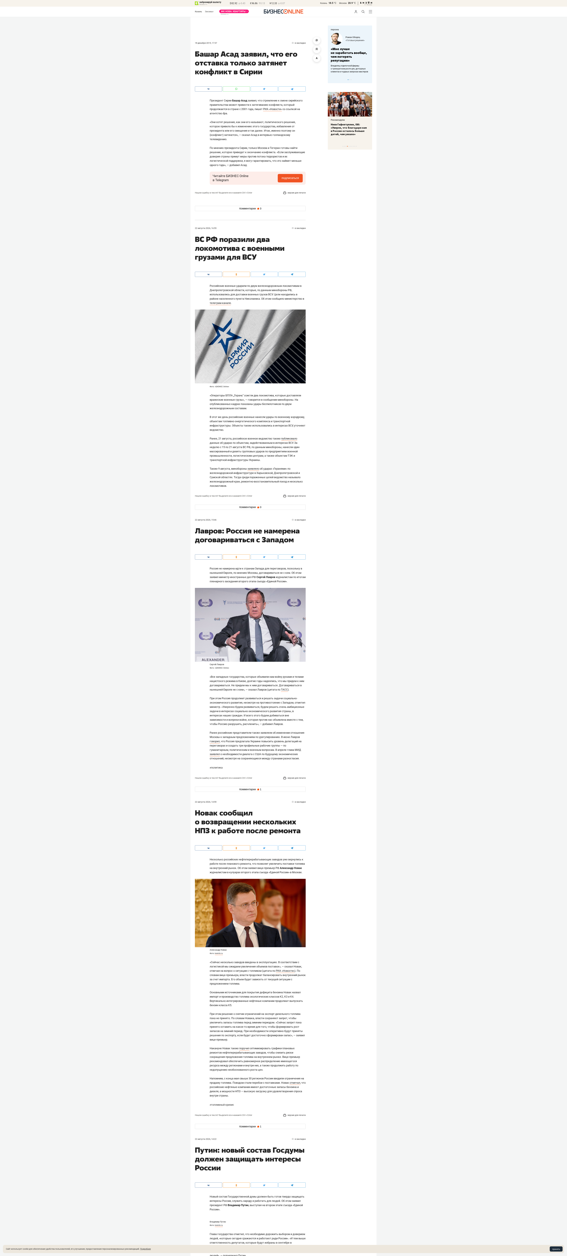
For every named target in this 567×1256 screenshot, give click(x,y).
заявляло (253, 468)
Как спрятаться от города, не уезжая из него (348, 126)
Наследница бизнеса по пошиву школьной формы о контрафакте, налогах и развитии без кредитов (347, 69)
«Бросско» (351, 40)
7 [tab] (351, 146)
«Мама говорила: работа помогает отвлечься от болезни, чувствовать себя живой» (350, 54)
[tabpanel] (350, 53)
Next (368, 79)
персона (335, 29)
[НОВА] (234, 12)
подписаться (290, 178)
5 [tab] (348, 146)
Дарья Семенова (354, 37)
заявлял (215, 754)
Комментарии (250, 208)
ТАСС (284, 689)
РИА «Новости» (272, 109)
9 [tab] (354, 146)
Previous (331, 79)
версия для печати (296, 193)
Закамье (209, 11)
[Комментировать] (316, 40)
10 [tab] (356, 146)
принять (556, 1249)
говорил (215, 741)
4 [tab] (347, 146)
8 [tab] (353, 146)
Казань (323, 3)
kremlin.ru (219, 953)
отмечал (295, 1082)
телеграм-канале (220, 303)
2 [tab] (349, 79)
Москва (343, 3)
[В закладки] (316, 49)
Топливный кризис (222, 1104)
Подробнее (145, 1249)
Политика (216, 767)
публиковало (289, 438)
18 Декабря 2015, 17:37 (206, 43)
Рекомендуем (338, 120)
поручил (244, 1048)
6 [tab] (350, 146)
